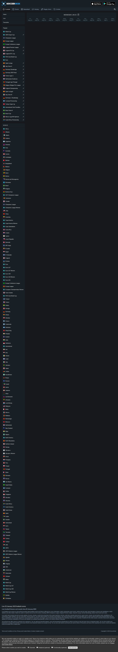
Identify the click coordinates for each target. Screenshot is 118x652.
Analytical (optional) (44, 647)
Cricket (58, 9)
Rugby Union (47, 9)
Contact (33, 631)
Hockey (36, 9)
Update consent (40, 631)
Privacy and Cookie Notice (23, 631)
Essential (32, 647)
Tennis (17, 9)
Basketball (27, 9)
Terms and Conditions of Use (9, 631)
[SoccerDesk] (11, 3)
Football (7, 9)
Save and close (73, 647)
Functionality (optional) (60, 647)
